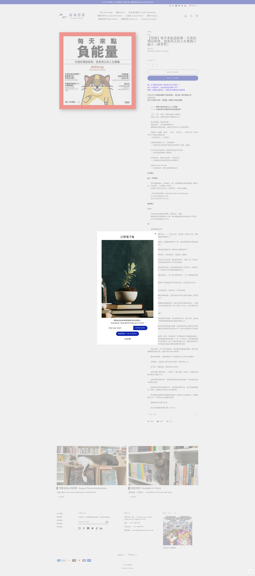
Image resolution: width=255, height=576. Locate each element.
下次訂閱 (127, 339)
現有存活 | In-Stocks (127, 333)
